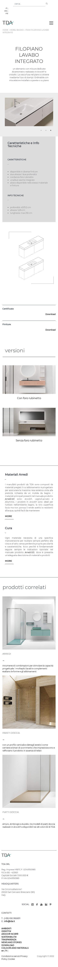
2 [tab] (46, 130)
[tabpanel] (29, 113)
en (2, 950)
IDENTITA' (6, 931)
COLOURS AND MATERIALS (15, 948)
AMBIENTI (6, 928)
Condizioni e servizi (10, 956)
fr (6, 950)
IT (6, 8)
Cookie (11, 959)
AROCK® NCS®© (9, 934)
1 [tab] (41, 130)
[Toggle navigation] (51, 23)
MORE (8, 516)
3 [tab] (51, 130)
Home (5, 30)
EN (6, 11)
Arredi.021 (10, 499)
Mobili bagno (17, 30)
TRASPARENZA (8, 939)
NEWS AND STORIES (11, 942)
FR (7, 14)
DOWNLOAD (7, 945)
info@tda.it (9, 921)
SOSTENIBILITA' (9, 937)
